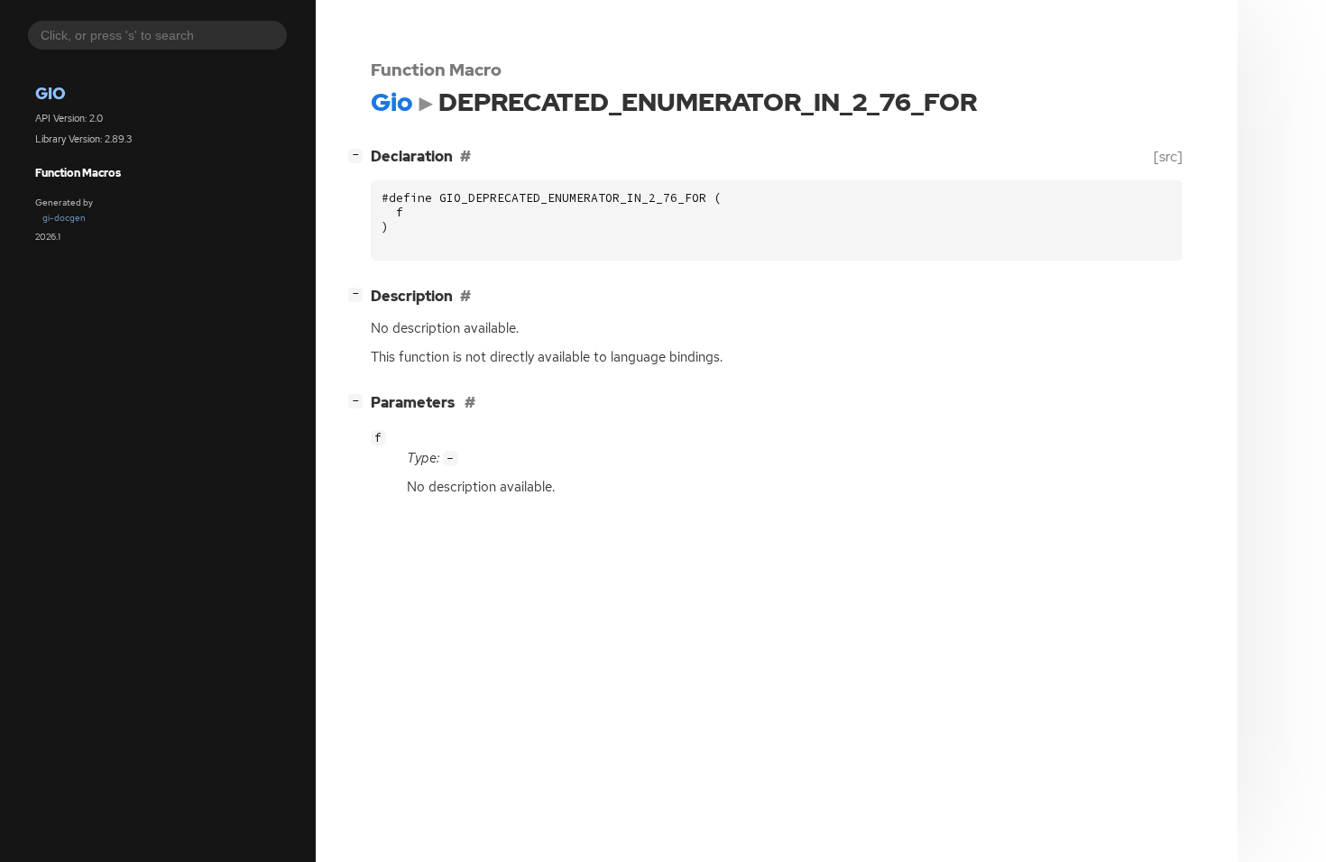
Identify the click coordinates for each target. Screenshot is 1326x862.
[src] (1168, 156)
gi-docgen (64, 218)
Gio (50, 93)
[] (359, 154)
